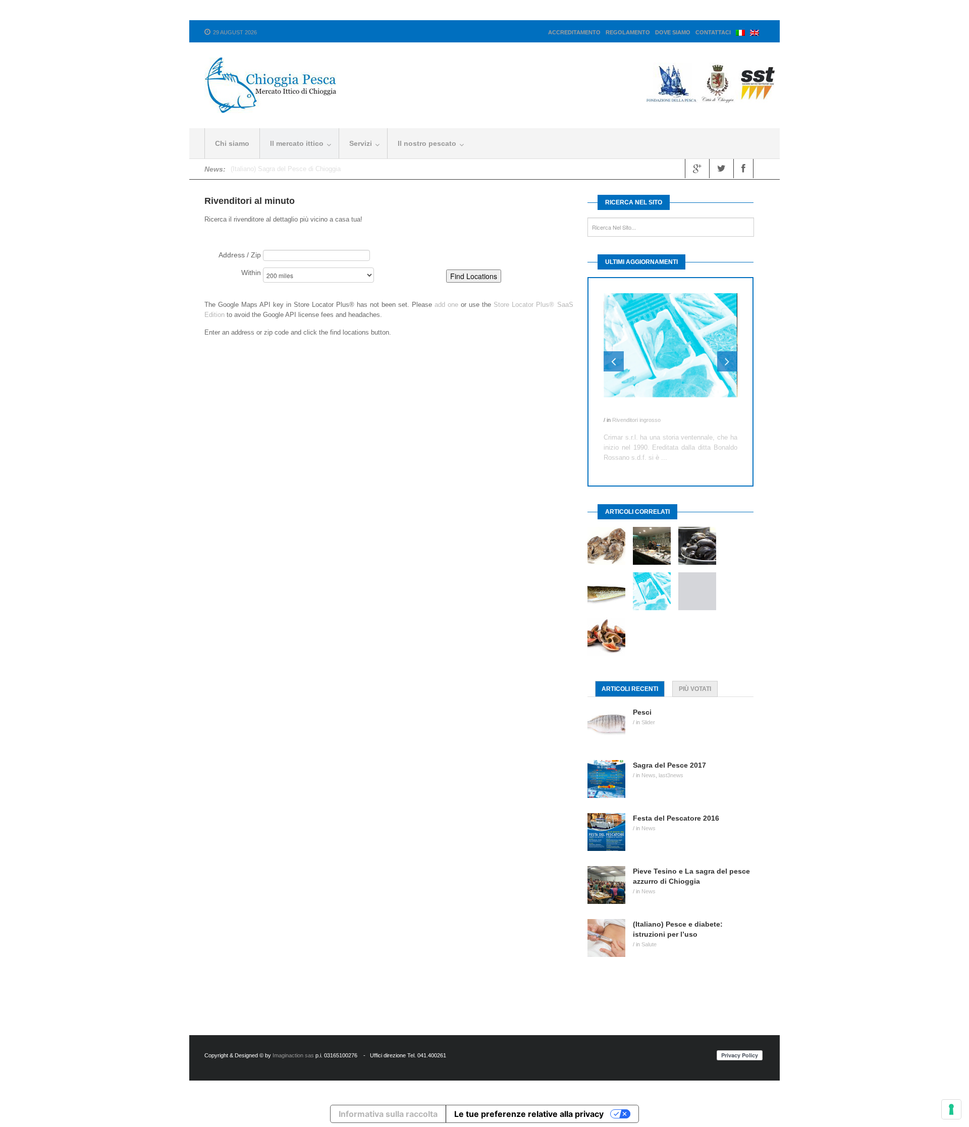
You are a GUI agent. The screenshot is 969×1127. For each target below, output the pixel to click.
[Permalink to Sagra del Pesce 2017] (610, 779)
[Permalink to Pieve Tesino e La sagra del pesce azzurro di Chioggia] (610, 885)
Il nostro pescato (427, 143)
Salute (649, 944)
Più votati (695, 688)
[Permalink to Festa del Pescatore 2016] (610, 832)
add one (446, 304)
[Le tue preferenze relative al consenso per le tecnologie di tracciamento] (951, 1109)
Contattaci (713, 32)
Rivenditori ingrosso (636, 420)
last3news (671, 775)
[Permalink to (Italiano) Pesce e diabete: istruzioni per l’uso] (610, 938)
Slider (648, 722)
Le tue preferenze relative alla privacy (529, 1114)
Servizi (360, 143)
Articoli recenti (630, 688)
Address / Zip (240, 255)
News (648, 775)
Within (251, 273)
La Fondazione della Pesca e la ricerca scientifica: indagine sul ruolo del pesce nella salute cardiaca (377, 169)
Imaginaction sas (293, 1055)
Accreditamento (574, 32)
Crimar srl (620, 410)
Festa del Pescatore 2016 (676, 818)
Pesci (642, 712)
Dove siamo (672, 32)
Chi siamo (232, 143)
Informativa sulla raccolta (388, 1114)
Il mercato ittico (297, 143)
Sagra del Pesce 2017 (669, 765)
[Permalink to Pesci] (610, 726)
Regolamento (628, 32)
